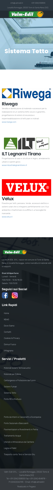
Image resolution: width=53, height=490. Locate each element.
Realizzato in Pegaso (26, 486)
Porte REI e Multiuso (12, 399)
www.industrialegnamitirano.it (14, 165)
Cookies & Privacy (12, 338)
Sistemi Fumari (10, 386)
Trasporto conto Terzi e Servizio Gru (19, 454)
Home (6, 313)
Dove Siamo (9, 326)
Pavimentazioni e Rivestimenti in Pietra (21, 429)
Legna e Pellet (10, 448)
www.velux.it (7, 217)
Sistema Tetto (10, 393)
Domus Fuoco (10, 344)
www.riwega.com (9, 122)
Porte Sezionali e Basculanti (16, 423)
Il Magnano (8, 350)
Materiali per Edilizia (12, 374)
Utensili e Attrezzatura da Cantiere (19, 442)
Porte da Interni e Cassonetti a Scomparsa (22, 417)
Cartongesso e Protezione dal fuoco (19, 380)
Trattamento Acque (12, 436)
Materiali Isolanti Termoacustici (17, 368)
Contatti (7, 332)
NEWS (6, 319)
